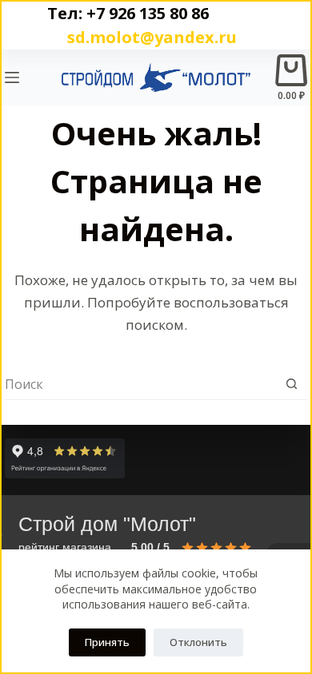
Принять (107, 642)
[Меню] (12, 77)
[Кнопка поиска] (291, 383)
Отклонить (198, 642)
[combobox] (140, 384)
